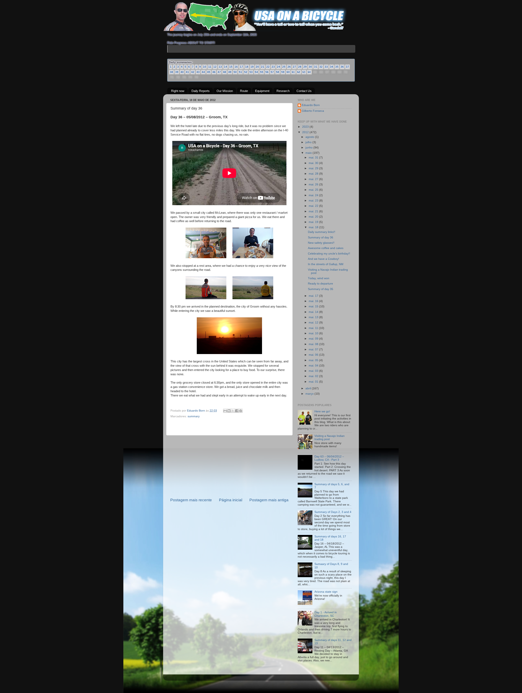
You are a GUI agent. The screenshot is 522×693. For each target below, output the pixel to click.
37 (347, 66)
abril (308, 388)
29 (305, 66)
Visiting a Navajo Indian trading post (329, 437)
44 (203, 72)
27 (294, 66)
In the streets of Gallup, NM (325, 264)
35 (336, 66)
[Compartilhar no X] (233, 411)
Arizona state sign (325, 591)
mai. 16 (314, 301)
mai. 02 (314, 376)
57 (272, 72)
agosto (310, 136)
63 (303, 72)
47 (219, 72)
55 (261, 72)
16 (236, 66)
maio (309, 153)
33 (326, 66)
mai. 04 (314, 365)
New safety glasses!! (321, 242)
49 (229, 72)
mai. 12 (314, 322)
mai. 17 (314, 295)
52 (245, 72)
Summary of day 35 (320, 289)
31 (315, 66)
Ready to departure (320, 283)
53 (251, 72)
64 (309, 72)
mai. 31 (314, 157)
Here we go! (322, 411)
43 (198, 72)
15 (230, 66)
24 (278, 66)
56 (267, 72)
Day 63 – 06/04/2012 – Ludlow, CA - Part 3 (329, 458)
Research (283, 91)
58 (277, 72)
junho (309, 147)
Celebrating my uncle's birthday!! (329, 253)
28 (299, 66)
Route (244, 91)
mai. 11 (314, 328)
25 (283, 66)
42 (192, 72)
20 (257, 66)
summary (194, 416)
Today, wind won (318, 278)
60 (288, 72)
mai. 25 (314, 189)
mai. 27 (314, 179)
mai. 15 (314, 306)
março (309, 393)
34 (331, 66)
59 (282, 72)
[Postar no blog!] (229, 411)
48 (224, 72)
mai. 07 (314, 349)
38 (171, 72)
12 (215, 66)
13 (220, 66)
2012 (306, 132)
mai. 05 (314, 360)
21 (262, 66)
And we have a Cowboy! (323, 258)
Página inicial (230, 500)
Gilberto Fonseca (313, 110)
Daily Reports (200, 91)
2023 (306, 126)
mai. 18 (314, 227)
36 (342, 66)
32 (321, 66)
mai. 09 (314, 338)
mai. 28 (314, 173)
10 (204, 66)
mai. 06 (314, 354)
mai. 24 (314, 195)
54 (256, 72)
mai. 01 (314, 381)
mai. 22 (314, 205)
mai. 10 (314, 333)
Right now (177, 91)
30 (310, 66)
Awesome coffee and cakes (325, 248)
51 (240, 72)
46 (214, 72)
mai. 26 (314, 184)
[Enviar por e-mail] (225, 411)
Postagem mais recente (191, 500)
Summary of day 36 (320, 237)
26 (289, 66)
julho (308, 142)
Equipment (262, 91)
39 (176, 72)
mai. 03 (314, 370)
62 (298, 72)
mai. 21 (314, 211)
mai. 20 (314, 216)
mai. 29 (314, 168)
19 (252, 66)
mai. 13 (314, 317)
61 (293, 72)
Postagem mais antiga (269, 500)
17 (241, 66)
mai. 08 (314, 344)
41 (187, 72)
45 (208, 72)
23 (273, 66)
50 (235, 72)
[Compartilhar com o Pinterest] (241, 411)
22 (268, 66)
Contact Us (304, 91)
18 (246, 66)
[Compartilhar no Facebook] (237, 411)
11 (209, 66)
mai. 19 (314, 222)
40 (182, 72)
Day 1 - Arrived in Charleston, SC (325, 614)
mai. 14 (314, 311)
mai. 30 (314, 163)
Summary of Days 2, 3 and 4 (332, 512)
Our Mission (225, 91)
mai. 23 (314, 200)
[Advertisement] (229, 466)
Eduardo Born (196, 410)
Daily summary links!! (321, 232)
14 (225, 66)
